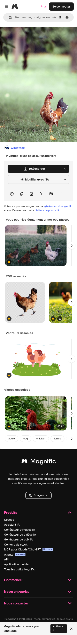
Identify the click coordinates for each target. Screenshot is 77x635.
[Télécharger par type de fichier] (65, 169)
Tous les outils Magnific (19, 569)
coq (25, 438)
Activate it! (58, 628)
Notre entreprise (16, 591)
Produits (10, 512)
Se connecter (61, 6)
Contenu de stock (16, 544)
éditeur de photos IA (47, 210)
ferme (57, 438)
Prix (43, 6)
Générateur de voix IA (18, 539)
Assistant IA (12, 524)
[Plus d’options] (61, 194)
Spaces (9, 520)
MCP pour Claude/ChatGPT (28, 549)
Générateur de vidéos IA (20, 534)
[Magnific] (38, 462)
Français (38, 495)
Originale (27, 35)
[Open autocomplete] (9, 17)
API (6, 559)
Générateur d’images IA (19, 530)
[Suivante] (71, 245)
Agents (14, 554)
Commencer (13, 580)
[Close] (71, 628)
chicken (40, 438)
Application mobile (16, 564)
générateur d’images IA (57, 206)
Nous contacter (16, 603)
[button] (38, 495)
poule (11, 438)
